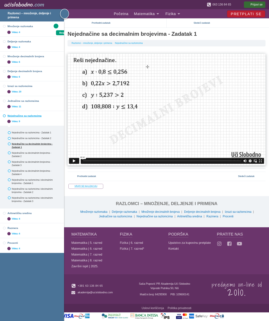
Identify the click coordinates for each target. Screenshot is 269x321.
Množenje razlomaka (93, 211)
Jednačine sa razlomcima (115, 216)
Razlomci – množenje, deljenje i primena (92, 43)
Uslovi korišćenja (153, 308)
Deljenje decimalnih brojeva (202, 211)
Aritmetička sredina (189, 216)
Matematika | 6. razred (86, 248)
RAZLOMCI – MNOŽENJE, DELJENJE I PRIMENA (166, 203)
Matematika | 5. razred (86, 242)
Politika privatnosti (179, 308)
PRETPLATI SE (246, 14)
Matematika (144, 14)
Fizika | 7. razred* (132, 248)
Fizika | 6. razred (131, 242)
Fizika (170, 14)
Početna (121, 14)
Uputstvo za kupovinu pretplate (189, 242)
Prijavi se (257, 4)
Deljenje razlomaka (124, 211)
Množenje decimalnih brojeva (160, 211)
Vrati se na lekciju (85, 186)
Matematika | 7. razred (86, 254)
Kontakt (173, 248)
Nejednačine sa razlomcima (129, 43)
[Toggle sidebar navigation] (61, 13)
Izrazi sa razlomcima (238, 211)
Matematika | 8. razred (86, 260)
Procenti (228, 216)
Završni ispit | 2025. (84, 266)
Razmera (212, 216)
